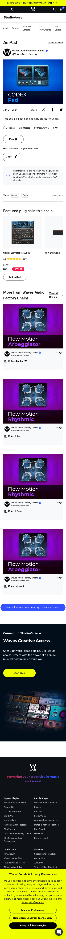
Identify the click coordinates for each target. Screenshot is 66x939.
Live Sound (39, 829)
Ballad (14, 195)
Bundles (38, 811)
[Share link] (43, 110)
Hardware (38, 833)
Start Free (19, 673)
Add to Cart (14, 277)
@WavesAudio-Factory (24, 54)
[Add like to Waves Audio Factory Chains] (60, 352)
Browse (15, 28)
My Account (9, 854)
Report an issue (55, 42)
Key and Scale (53, 252)
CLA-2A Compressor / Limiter (17, 833)
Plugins (37, 807)
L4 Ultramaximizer (12, 811)
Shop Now (52, 3)
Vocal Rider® (10, 820)
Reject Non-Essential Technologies (33, 917)
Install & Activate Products (46, 825)
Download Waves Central (46, 820)
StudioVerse (40, 816)
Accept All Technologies (33, 925)
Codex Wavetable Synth (16, 252)
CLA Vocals (9, 829)
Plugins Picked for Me (14, 863)
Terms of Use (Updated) (45, 867)
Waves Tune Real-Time (15, 802)
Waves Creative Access (45, 802)
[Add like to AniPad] (56, 128)
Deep (25, 195)
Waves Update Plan (13, 858)
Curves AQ (9, 807)
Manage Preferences (33, 910)
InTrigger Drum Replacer (15, 825)
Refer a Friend (41, 838)
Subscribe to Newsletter (45, 854)
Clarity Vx (8, 816)
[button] (59, 932)
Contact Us (39, 858)
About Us (38, 863)
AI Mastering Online (13, 867)
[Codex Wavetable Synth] (22, 232)
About (5, 28)
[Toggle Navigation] (5, 9)
